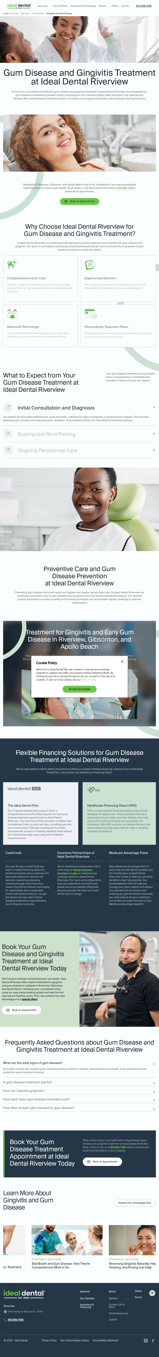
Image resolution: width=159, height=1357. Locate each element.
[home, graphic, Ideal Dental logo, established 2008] (19, 6)
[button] (44, 6)
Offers (115, 6)
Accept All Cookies (79, 689)
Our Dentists (60, 6)
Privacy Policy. (88, 680)
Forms (125, 6)
